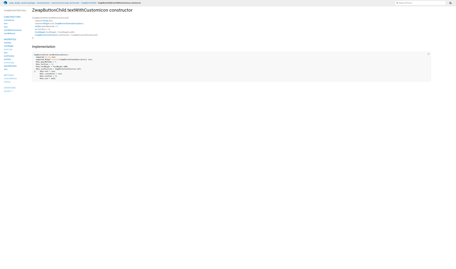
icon (5, 23)
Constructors (12, 17)
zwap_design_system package (22, 3)
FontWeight (40, 32)
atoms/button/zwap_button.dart (65, 3)
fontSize (7, 43)
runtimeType (9, 63)
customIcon (9, 20)
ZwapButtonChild (88, 3)
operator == (8, 91)
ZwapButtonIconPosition (46, 35)
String (45, 20)
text (6, 27)
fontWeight (9, 46)
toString (7, 82)
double (38, 26)
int (36, 29)
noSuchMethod (10, 78)
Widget (46, 23)
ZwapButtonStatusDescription (68, 23)
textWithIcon (9, 33)
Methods (8, 75)
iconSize (7, 59)
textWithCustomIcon (13, 30)
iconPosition (9, 56)
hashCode (8, 49)
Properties (10, 39)
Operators (9, 88)
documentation (43, 3)
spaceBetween (10, 66)
